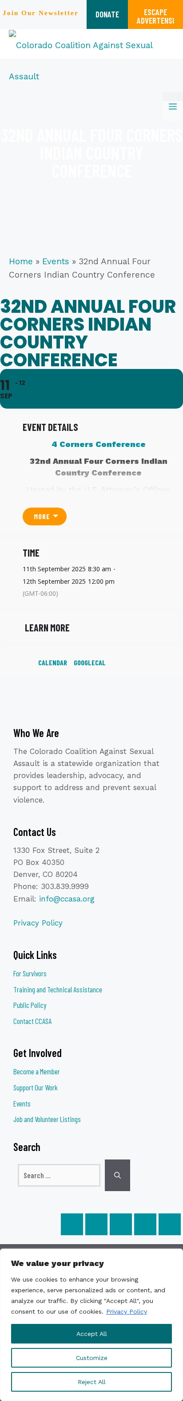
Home (21, 261)
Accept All (91, 1333)
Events (55, 261)
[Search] (117, 1175)
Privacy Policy (126, 1311)
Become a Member (36, 1071)
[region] (91, 1325)
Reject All (92, 1381)
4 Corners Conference (99, 444)
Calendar (52, 662)
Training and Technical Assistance (57, 989)
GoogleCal (90, 662)
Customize (91, 1357)
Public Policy (29, 1004)
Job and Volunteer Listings (47, 1118)
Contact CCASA (32, 1020)
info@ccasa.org (67, 898)
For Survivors (30, 973)
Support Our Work (35, 1087)
